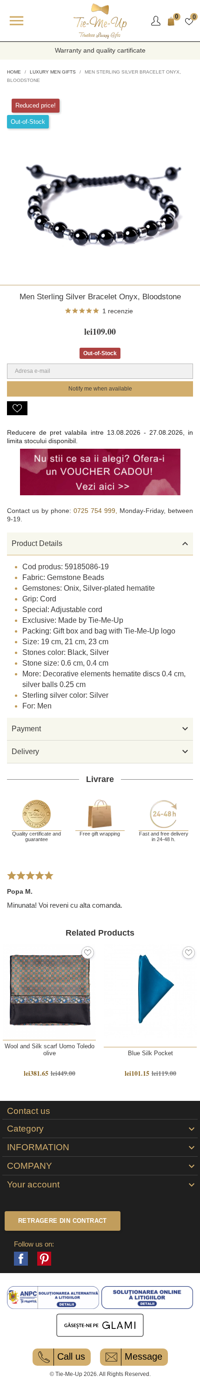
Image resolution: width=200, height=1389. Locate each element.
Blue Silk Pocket (150, 1053)
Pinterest (44, 1259)
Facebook (21, 1259)
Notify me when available (100, 388)
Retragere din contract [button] (62, 1220)
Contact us (28, 1111)
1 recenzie (117, 311)
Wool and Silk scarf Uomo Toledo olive (49, 1050)
